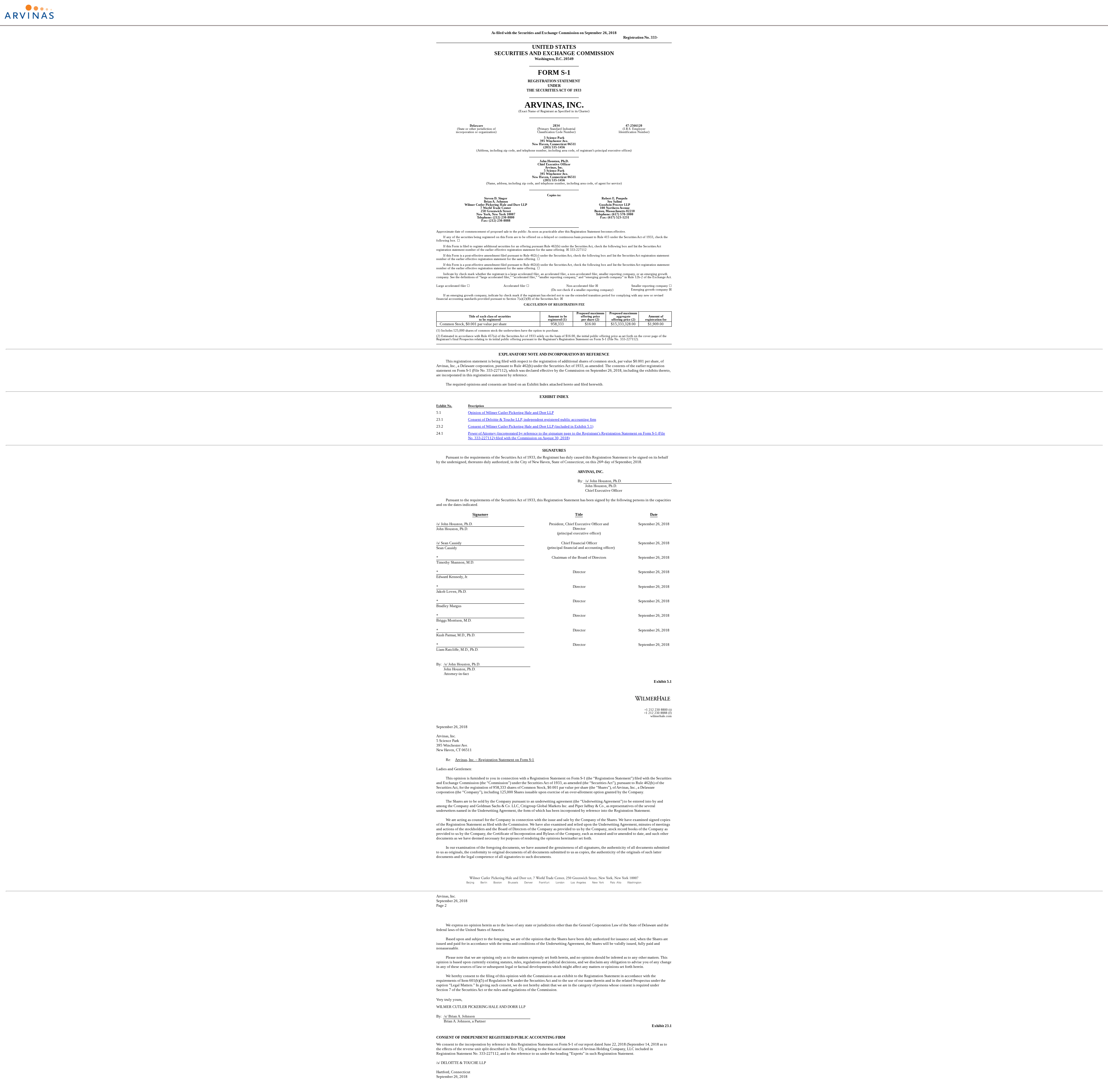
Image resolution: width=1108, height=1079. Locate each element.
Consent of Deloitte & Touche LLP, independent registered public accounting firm (532, 419)
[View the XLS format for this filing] (1098, 12)
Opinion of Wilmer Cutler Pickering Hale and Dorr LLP (511, 412)
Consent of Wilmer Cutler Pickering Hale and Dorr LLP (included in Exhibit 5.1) (530, 426)
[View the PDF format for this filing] (1089, 12)
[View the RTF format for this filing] (1079, 12)
